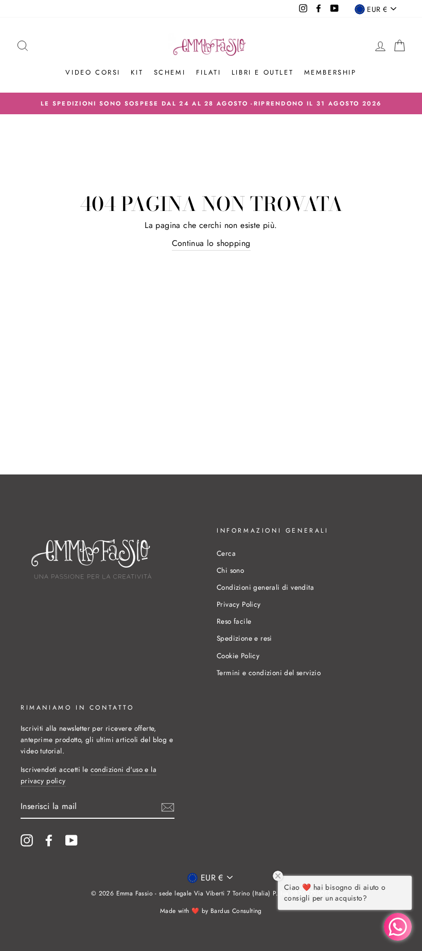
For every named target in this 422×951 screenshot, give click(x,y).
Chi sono (230, 570)
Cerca (226, 553)
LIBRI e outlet (262, 72)
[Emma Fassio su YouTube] (71, 840)
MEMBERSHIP (330, 72)
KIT (137, 72)
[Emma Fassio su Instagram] (27, 840)
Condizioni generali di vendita (265, 587)
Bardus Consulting (236, 910)
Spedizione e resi (244, 638)
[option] (211, 103)
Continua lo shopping (211, 243)
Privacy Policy (239, 604)
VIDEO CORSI (92, 72)
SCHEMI (170, 72)
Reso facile (234, 621)
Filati (208, 72)
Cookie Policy (238, 655)
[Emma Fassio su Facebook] (49, 840)
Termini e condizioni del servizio (269, 672)
